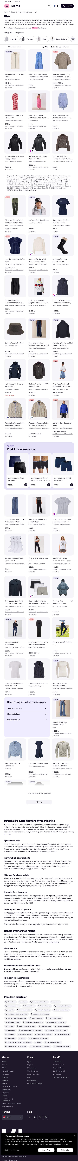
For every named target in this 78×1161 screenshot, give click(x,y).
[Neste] (71, 39)
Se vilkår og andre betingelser (26, 190)
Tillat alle (65, 1150)
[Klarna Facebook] (29, 1117)
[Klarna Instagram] (45, 1117)
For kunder (7, 1)
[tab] (8, 32)
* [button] (14, 85)
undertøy (11, 913)
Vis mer (71, 24)
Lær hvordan (42, 28)
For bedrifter (16, 1)
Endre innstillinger (12, 1150)
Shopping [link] (14, 12)
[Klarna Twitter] (40, 1117)
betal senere (54, 942)
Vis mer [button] (39, 802)
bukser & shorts (25, 861)
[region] (39, 1144)
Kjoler (6, 844)
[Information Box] (21, 47)
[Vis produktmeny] (72, 17)
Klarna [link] (6, 12)
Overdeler (8, 896)
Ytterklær (7, 878)
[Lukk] (74, 1135)
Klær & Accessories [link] (25, 12)
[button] (56, 6)
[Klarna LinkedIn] (35, 1117)
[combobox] (59, 47)
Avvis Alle (46, 1150)
